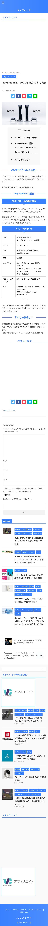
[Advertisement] (24, 45)
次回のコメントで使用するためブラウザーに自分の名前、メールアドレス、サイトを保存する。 (22, 490)
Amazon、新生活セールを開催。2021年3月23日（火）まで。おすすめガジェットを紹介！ (29, 559)
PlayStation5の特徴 (24, 143)
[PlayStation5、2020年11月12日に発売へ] (29, 96)
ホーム (8, 910)
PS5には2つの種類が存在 (25, 147)
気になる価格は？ (23, 159)
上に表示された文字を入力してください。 (17, 499)
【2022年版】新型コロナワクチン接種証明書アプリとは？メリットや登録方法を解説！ (30, 738)
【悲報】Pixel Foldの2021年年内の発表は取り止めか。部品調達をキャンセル (30, 801)
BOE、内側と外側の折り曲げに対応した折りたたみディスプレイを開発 (29, 541)
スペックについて (22, 152)
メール (6, 470)
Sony (5, 410)
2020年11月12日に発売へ (26, 137)
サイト (5, 479)
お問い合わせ (24, 912)
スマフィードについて (19, 910)
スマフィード (24, 10)
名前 (5, 461)
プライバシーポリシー (35, 910)
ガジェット (11, 410)
